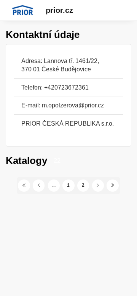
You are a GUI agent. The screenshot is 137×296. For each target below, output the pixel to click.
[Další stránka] (98, 185)
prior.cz (59, 10)
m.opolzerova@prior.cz (73, 105)
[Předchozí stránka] (39, 185)
